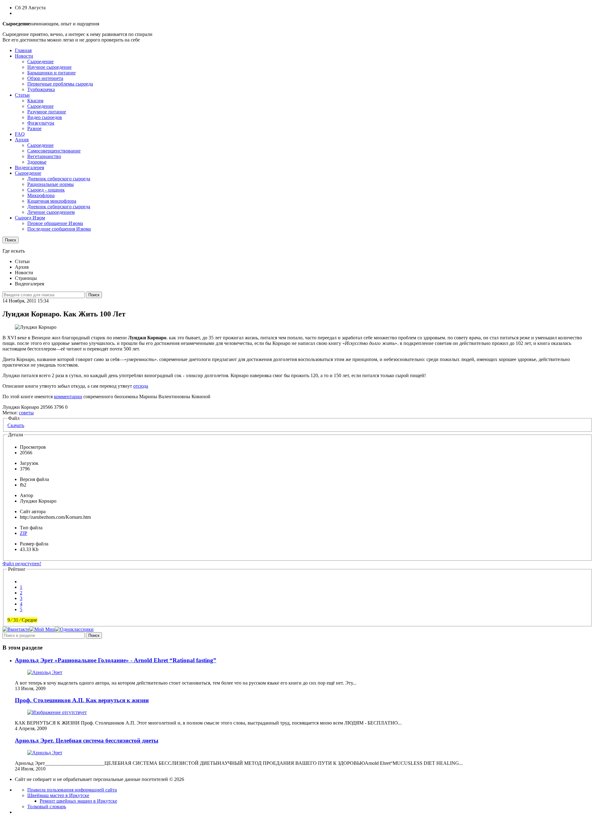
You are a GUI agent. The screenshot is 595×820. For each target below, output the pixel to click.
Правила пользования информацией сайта (72, 789)
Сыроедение (40, 61)
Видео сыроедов (44, 117)
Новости (24, 56)
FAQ (20, 134)
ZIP (23, 533)
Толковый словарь (46, 806)
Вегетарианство (44, 156)
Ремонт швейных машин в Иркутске (78, 801)
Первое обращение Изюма (55, 223)
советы (26, 412)
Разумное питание (46, 111)
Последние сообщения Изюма (59, 228)
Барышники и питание (51, 72)
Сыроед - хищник (46, 189)
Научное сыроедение (49, 67)
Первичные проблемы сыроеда (60, 83)
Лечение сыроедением (51, 212)
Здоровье (36, 162)
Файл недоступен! (21, 563)
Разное (34, 128)
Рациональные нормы (50, 184)
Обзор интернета (45, 78)
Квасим (35, 100)
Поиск (10, 240)
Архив (22, 139)
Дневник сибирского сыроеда (58, 178)
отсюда (140, 386)
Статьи (22, 95)
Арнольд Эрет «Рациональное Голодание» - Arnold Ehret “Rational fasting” (115, 660)
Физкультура (40, 123)
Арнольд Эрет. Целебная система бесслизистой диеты (86, 740)
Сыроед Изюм (30, 217)
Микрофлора (41, 195)
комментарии (68, 396)
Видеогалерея (29, 167)
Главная (23, 50)
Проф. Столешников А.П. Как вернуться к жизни (82, 700)
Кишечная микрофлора (51, 201)
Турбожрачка (41, 89)
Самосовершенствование (54, 150)
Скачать (15, 425)
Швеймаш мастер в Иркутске (58, 795)
